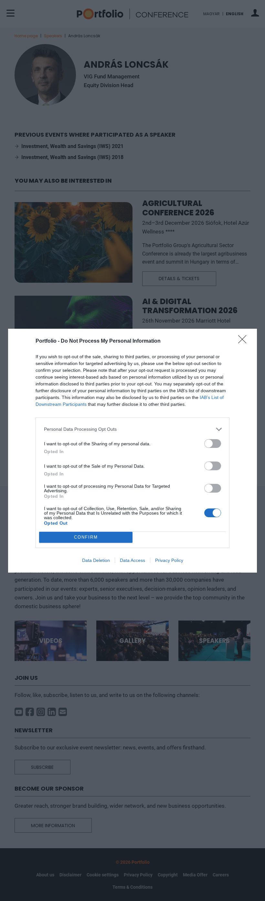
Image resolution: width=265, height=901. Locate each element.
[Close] (244, 341)
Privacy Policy (169, 560)
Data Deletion (96, 560)
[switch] (212, 443)
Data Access (132, 560)
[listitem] (132, 429)
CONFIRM (86, 537)
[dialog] (132, 451)
